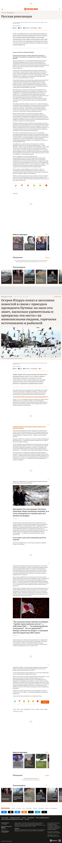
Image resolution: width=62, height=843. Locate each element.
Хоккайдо (37, 709)
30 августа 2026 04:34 (18, 296)
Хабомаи (45, 709)
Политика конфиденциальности (42, 817)
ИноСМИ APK (27, 819)
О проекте (24, 817)
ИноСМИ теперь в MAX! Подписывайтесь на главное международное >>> (30, 396)
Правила (47, 257)
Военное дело (29, 808)
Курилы (21, 711)
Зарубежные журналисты (15, 817)
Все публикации (53, 808)
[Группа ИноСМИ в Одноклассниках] (24, 812)
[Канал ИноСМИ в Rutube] (31, 812)
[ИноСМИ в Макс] (4, 812)
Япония (10, 296)
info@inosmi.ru (4, 828)
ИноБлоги (47, 808)
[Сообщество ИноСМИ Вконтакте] (17, 812)
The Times (3, 12)
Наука (23, 808)
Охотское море (16, 711)
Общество (35, 808)
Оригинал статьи (57, 296)
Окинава (41, 709)
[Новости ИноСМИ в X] (44, 812)
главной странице (42, 261)
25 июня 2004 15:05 (19, 12)
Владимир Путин (27, 709)
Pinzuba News (4, 296)
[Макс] (15, 28)
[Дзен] (20, 28)
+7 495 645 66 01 (4, 832)
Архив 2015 (15, 193)
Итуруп (14, 709)
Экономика (18, 808)
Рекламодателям (30, 817)
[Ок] (40, 28)
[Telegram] (34, 28)
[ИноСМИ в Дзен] (10, 812)
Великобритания (11, 12)
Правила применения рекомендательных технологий (12, 819)
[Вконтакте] (26, 28)
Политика (33, 709)
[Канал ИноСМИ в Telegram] (37, 812)
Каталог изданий (4, 817)
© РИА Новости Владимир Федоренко (8, 358)
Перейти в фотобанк (18, 358)
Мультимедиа (41, 808)
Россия (22, 709)
